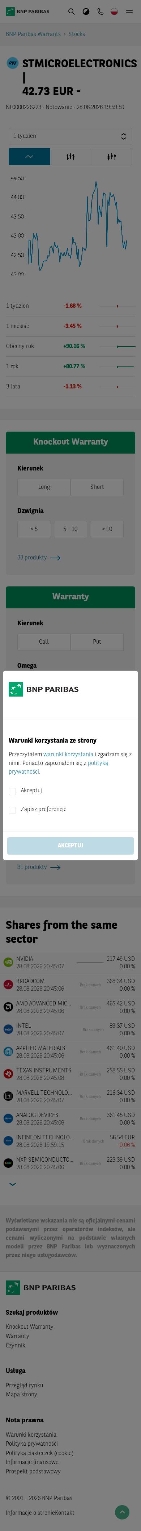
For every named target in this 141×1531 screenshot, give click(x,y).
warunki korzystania (68, 755)
